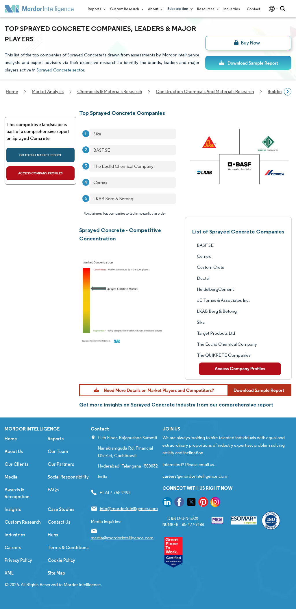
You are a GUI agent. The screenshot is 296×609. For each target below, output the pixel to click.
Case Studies (61, 509)
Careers (13, 547)
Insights (13, 509)
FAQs (53, 489)
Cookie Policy (61, 560)
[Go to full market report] (40, 155)
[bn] (248, 43)
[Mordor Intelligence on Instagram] (215, 503)
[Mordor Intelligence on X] (191, 503)
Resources (206, 9)
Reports (95, 9)
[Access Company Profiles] (240, 369)
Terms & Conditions (68, 547)
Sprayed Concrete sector (60, 70)
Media (11, 477)
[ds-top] (248, 63)
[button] (185, 390)
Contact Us (59, 522)
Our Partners (61, 464)
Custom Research (125, 9)
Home (11, 438)
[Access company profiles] (40, 173)
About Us (14, 451)
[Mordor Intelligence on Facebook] (179, 503)
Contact (253, 9)
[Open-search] (283, 8)
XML (9, 573)
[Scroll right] (287, 91)
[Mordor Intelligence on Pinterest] (203, 503)
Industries (231, 9)
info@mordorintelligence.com (129, 508)
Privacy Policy (18, 560)
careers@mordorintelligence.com (194, 476)
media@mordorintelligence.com (122, 537)
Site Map (56, 573)
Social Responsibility (68, 477)
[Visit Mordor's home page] (39, 8)
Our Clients (16, 464)
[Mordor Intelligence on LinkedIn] (167, 503)
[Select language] (272, 8)
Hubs (53, 535)
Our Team (58, 451)
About (153, 9)
